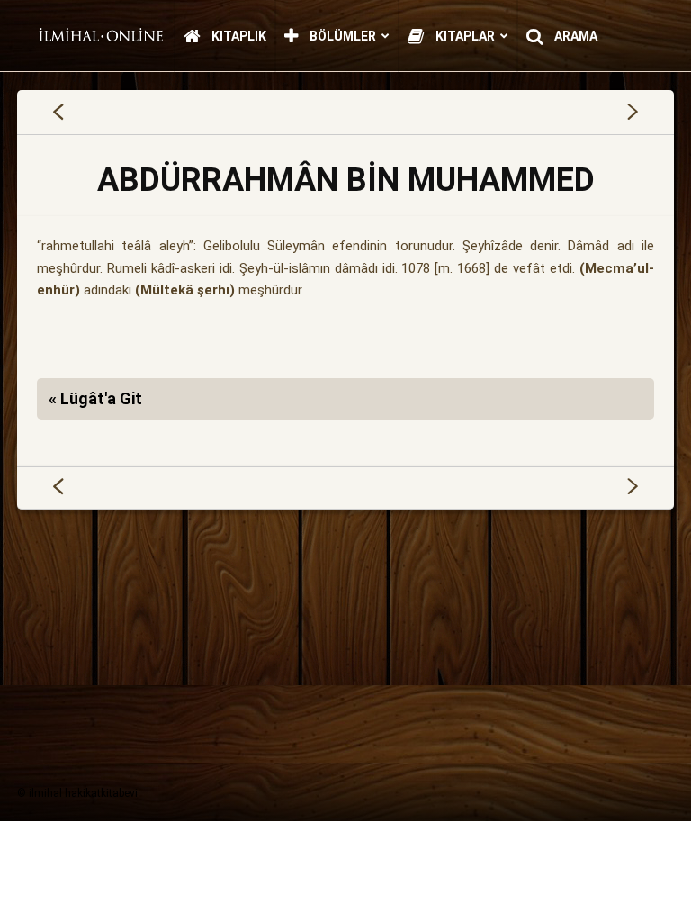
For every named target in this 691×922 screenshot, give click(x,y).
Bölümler (341, 36)
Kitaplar (464, 36)
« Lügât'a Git (95, 398)
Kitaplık (237, 36)
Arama (574, 36)
